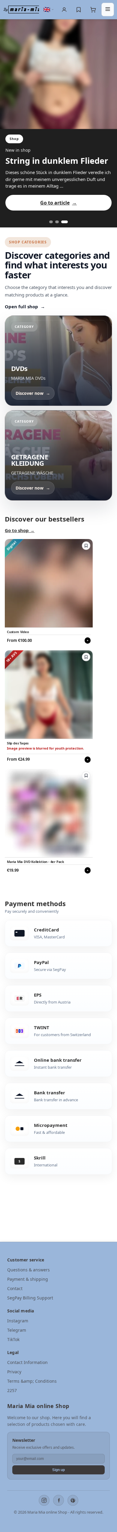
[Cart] (93, 10)
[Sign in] (64, 10)
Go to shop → (19, 530)
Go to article (58, 202)
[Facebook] (58, 1500)
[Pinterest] (73, 1500)
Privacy (14, 1372)
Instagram (17, 1321)
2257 (12, 1390)
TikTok (13, 1339)
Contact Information (27, 1362)
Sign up (58, 1470)
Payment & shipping (27, 1279)
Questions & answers (28, 1270)
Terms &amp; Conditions (32, 1381)
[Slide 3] (64, 221)
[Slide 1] (51, 221)
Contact (14, 1288)
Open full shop (25, 306)
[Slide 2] (57, 221)
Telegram (16, 1330)
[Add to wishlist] (86, 545)
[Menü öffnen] (107, 9)
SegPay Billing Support (30, 1298)
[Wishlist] (79, 10)
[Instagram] (44, 1500)
